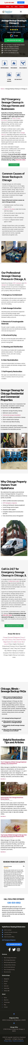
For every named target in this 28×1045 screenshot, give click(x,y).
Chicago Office (14, 1027)
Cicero (22, 637)
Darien (9, 642)
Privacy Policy (8, 1041)
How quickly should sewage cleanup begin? (14, 726)
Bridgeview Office (14, 1018)
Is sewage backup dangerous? (12, 718)
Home (2, 88)
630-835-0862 (10, 2)
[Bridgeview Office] (14, 1014)
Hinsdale (14, 642)
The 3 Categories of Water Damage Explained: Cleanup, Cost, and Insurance (14, 762)
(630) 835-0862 (20, 160)
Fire (12, 6)
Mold (16, 6)
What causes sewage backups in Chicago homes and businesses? (12, 697)
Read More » (3, 778)
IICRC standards (17, 283)
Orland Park (19, 639)
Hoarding (21, 6)
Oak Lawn (4, 639)
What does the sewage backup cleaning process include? (12, 730)
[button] (21, 12)
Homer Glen (20, 642)
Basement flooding (9, 209)
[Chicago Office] (14, 1023)
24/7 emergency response (10, 503)
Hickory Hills (11, 639)
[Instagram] (18, 949)
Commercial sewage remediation (12, 415)
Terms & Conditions (18, 1041)
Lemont (6, 644)
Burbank (10, 637)
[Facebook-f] (9, 949)
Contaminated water (13, 581)
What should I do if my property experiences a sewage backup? (12, 721)
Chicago (5, 637)
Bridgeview (17, 637)
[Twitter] (14, 949)
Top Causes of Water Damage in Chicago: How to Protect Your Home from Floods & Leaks (14, 835)
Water (7, 6)
